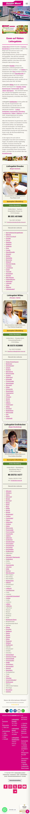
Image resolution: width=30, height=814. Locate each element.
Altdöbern (9, 493)
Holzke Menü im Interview (24, 731)
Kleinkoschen (10, 580)
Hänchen (8, 555)
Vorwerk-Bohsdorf (11, 680)
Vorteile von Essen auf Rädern (24, 746)
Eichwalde (9, 379)
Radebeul (8, 244)
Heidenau (9, 246)
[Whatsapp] (4, 809)
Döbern (8, 520)
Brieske (8, 512)
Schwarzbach (10, 654)
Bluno (7, 506)
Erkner (21, 88)
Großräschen (13, 101)
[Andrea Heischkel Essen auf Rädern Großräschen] (15, 430)
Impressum (13, 774)
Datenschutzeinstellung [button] (15, 780)
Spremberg (21, 111)
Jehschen (9, 567)
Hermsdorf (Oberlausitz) (13, 557)
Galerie (5, 735)
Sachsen (23, 46)
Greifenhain (9, 539)
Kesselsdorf (9, 273)
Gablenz (8, 536)
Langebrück (9, 267)
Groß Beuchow (10, 541)
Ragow (8, 633)
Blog (4, 737)
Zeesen (8, 367)
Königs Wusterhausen (12, 362)
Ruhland (8, 643)
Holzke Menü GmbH (20, 772)
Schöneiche (9, 389)
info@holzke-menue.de (16, 480)
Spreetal (8, 668)
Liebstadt (8, 283)
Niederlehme (9, 410)
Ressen (8, 637)
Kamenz (8, 571)
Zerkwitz (8, 691)
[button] (7, 710)
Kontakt (5, 739)
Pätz (7, 414)
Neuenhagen (9, 391)
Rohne (8, 639)
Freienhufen (9, 534)
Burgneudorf (9, 514)
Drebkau (8, 524)
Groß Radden (9, 549)
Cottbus (17, 109)
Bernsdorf (9, 500)
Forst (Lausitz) (10, 532)
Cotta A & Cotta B (11, 236)
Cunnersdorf (9, 518)
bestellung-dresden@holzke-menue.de (16, 222)
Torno (7, 676)
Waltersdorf (9, 377)
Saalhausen (9, 645)
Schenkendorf (10, 366)
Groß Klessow (10, 545)
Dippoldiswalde (19, 73)
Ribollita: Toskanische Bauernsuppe (25, 766)
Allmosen (8, 491)
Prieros (8, 401)
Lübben (13, 113)
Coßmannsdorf (10, 289)
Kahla (7, 569)
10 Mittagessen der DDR (24, 752)
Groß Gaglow (9, 543)
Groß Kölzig (9, 547)
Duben (8, 526)
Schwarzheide (10, 658)
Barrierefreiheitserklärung (14, 776)
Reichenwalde (10, 373)
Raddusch (9, 631)
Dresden (12, 65)
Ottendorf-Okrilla (10, 264)
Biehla (7, 504)
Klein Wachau (10, 277)
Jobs (4, 733)
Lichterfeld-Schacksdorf (13, 596)
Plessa (8, 627)
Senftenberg (5, 111)
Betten (8, 502)
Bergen (8, 499)
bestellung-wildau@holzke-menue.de (16, 351)
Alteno (8, 495)
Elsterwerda (9, 528)
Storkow (8, 369)
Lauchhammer (6, 113)
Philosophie (5, 725)
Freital (8, 269)
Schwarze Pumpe (11, 656)
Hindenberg (9, 559)
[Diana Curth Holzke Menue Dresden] (15, 172)
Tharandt (8, 271)
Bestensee (9, 364)
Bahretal (8, 234)
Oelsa (7, 285)
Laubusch (9, 588)
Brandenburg (6, 48)
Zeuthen (8, 375)
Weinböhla (9, 258)
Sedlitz (8, 662)
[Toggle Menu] (26, 3)
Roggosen (9, 641)
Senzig (8, 399)
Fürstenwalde (15, 88)
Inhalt (5, 776)
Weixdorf (8, 254)
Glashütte (9, 242)
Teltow (4, 90)
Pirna (14, 71)
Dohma (8, 240)
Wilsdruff (8, 262)
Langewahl (9, 418)
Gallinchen (9, 538)
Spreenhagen (10, 383)
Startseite (5, 721)
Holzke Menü (6, 46)
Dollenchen (9, 522)
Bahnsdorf (9, 497)
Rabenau (8, 287)
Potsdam (18, 86)
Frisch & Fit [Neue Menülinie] (24, 725)
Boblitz (8, 508)
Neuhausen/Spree (11, 619)
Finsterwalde (9, 530)
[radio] (12, 705)
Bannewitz (9, 260)
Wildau (12, 84)
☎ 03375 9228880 (15, 345)
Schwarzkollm (10, 660)
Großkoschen (10, 551)
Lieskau (8, 598)
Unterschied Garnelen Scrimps (24, 760)
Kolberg (8, 403)
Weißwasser (9, 682)
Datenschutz (6, 774)
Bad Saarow (10, 90)
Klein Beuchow (10, 573)
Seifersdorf (9, 281)
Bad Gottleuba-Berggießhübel (14, 232)
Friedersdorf (9, 404)
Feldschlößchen (10, 279)
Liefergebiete (6, 731)
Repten (8, 635)
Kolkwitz (8, 582)
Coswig (8, 250)
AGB (18, 774)
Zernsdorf (9, 408)
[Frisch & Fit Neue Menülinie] (15, 26)
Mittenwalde (9, 412)
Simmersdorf (9, 666)
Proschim (8, 629)
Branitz (8, 510)
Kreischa (8, 275)
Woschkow (9, 690)
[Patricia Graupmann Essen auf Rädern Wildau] (15, 301)
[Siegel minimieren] (28, 805)
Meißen (23, 69)
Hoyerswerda (14, 111)
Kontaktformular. (7, 153)
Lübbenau (19, 113)
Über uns (6, 727)
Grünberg (8, 266)
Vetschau (8, 678)
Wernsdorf (9, 385)
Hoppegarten (10, 393)
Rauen (8, 416)
